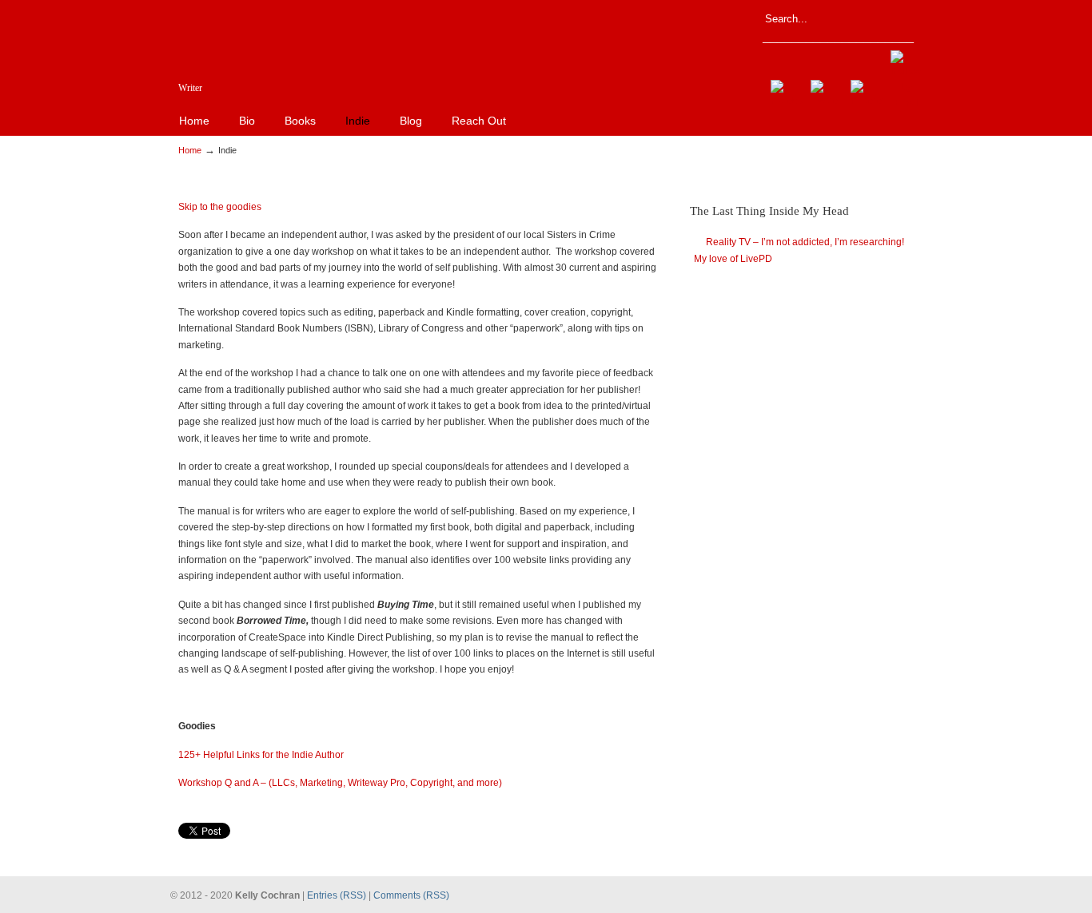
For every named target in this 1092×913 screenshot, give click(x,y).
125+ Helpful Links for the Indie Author (261, 754)
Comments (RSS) (411, 895)
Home (189, 150)
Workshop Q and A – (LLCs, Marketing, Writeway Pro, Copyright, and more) (340, 782)
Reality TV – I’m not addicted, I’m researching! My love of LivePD (799, 250)
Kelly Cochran (458, 58)
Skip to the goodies (219, 206)
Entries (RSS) (336, 895)
